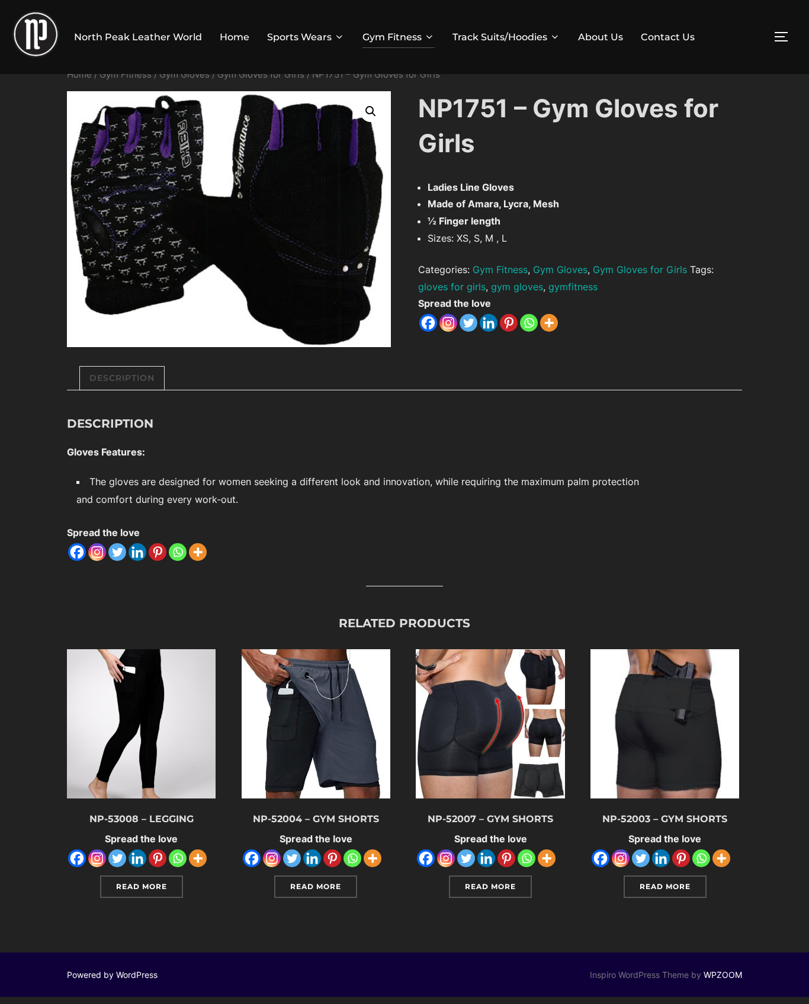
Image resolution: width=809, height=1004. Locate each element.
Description (122, 378)
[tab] (122, 378)
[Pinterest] (509, 323)
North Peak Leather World (138, 37)
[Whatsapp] (529, 323)
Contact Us (668, 37)
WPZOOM (723, 975)
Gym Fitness (392, 37)
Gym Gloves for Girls (260, 74)
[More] (549, 323)
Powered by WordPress (112, 975)
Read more (141, 886)
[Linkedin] (488, 323)
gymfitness (573, 287)
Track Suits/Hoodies (499, 37)
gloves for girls (452, 287)
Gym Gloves (184, 74)
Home (234, 37)
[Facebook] (428, 323)
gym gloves (517, 287)
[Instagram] (448, 323)
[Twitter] (468, 323)
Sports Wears (299, 37)
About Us (600, 37)
